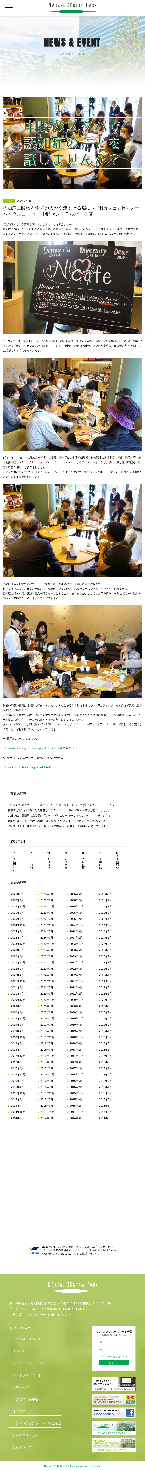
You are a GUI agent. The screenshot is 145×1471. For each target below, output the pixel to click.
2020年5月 (105, 1006)
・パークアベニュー (23, 1435)
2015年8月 (17, 1099)
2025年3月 (46, 918)
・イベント (17, 1351)
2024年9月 (105, 925)
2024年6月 (76, 931)
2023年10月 (77, 943)
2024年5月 (105, 931)
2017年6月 (76, 1062)
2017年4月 (17, 1068)
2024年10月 (77, 925)
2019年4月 (17, 1030)
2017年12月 (18, 1055)
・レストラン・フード (25, 1375)
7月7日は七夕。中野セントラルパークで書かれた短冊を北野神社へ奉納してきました (58, 826)
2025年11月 (47, 906)
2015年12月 (18, 1093)
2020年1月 (105, 1012)
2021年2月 (76, 993)
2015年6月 (76, 1099)
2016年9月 (105, 1074)
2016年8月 (17, 1080)
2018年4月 (17, 1049)
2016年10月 (77, 1074)
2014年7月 (46, 1118)
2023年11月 (47, 943)
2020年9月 (105, 999)
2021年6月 (76, 987)
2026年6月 (76, 894)
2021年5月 (105, 987)
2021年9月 (105, 981)
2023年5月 (105, 950)
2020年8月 (17, 1006)
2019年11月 (47, 1018)
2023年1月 (105, 956)
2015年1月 (105, 1105)
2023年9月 (105, 943)
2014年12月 (18, 1111)
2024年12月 (18, 925)
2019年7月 (46, 1024)
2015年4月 (17, 1105)
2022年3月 (46, 974)
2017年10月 (77, 1055)
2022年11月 (47, 962)
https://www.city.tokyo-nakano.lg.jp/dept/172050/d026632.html (40, 748)
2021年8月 (17, 987)
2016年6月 (76, 1080)
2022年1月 (105, 974)
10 (14, 862)
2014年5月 (105, 1118)
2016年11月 (47, 1074)
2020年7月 (46, 1006)
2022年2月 (76, 974)
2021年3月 (46, 993)
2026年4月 (17, 900)
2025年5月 (105, 912)
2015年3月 (46, 1105)
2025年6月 (76, 912)
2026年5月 (105, 894)
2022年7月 (46, 968)
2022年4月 (17, 974)
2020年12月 (18, 999)
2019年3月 (46, 1030)
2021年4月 (17, 993)
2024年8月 (17, 931)
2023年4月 (17, 956)
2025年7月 (46, 912)
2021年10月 (77, 981)
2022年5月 (105, 968)
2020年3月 (46, 1012)
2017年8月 (17, 1062)
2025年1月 (105, 918)
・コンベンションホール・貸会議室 (35, 1423)
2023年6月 (76, 950)
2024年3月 (46, 937)
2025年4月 (17, 918)
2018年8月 (17, 1043)
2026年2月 (76, 900)
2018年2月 (76, 1049)
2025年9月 (105, 906)
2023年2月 (76, 956)
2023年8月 (17, 950)
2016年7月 (46, 1080)
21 (83, 865)
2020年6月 (76, 1006)
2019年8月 (17, 1024)
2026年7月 (46, 894)
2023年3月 (46, 956)
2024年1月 (105, 937)
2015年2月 (76, 1105)
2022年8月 (17, 968)
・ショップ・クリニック (27, 1363)
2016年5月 (105, 1080)
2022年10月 (77, 962)
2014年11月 (47, 1111)
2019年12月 (18, 1018)
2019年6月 (76, 1024)
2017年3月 (46, 1068)
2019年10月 (77, 1018)
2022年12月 (18, 962)
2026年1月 (105, 900)
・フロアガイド (20, 1387)
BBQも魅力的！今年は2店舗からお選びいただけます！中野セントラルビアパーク (56, 820)
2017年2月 (76, 1068)
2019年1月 (105, 1030)
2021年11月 (47, 981)
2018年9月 (105, 1037)
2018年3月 (46, 1049)
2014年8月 (17, 1118)
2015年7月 (46, 1099)
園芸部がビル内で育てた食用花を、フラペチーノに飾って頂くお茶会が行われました (58, 810)
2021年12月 (18, 981)
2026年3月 (46, 900)
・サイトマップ (20, 1447)
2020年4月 (17, 1012)
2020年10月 (77, 999)
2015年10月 (77, 1093)
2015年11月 (47, 1093)
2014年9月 (105, 1111)
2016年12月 (18, 1074)
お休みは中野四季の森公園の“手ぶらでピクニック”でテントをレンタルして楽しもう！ (59, 815)
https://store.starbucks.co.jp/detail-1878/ (27, 767)
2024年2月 (76, 937)
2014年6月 (76, 1118)
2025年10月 (77, 906)
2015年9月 (105, 1093)
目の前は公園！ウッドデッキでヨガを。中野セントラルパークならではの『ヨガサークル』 (62, 805)
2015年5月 (105, 1099)
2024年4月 (17, 937)
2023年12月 (18, 943)
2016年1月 (105, 1086)
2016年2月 (76, 1086)
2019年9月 (105, 1018)
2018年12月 (18, 1037)
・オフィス (17, 1411)
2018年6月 (76, 1043)
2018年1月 (105, 1049)
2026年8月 (17, 894)
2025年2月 (76, 918)
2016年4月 (17, 1086)
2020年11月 (47, 999)
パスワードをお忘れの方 (113, 1356)
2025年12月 (18, 906)
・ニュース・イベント (25, 1339)
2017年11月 (47, 1055)
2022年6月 (76, 968)
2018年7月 (46, 1043)
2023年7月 (46, 950)
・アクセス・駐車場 (23, 1399)
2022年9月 (105, 962)
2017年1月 (105, 1068)
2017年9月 (105, 1055)
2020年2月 (76, 1012)
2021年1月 (105, 993)
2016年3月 (46, 1086)
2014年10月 (77, 1111)
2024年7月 (46, 931)
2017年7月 (46, 1062)
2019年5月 (105, 1024)
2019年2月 (76, 1030)
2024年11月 (47, 925)
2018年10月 (77, 1037)
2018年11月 (47, 1037)
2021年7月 (46, 987)
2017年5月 (105, 1062)
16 (117, 862)
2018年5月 (105, 1043)
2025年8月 (17, 912)
